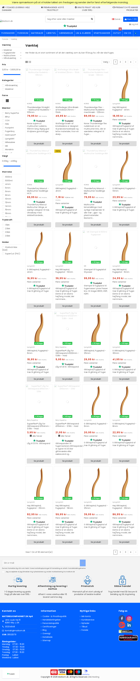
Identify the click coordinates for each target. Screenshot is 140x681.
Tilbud (84, 626)
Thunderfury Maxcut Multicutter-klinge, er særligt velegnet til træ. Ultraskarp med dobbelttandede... (38, 210)
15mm (8, 209)
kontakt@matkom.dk (15, 630)
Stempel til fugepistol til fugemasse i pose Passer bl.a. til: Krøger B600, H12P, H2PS (96, 289)
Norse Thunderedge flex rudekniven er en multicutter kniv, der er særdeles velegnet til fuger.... (95, 129)
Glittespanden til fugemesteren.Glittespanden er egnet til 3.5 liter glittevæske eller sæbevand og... (69, 448)
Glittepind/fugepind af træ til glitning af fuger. (67, 211)
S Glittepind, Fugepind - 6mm (96, 425)
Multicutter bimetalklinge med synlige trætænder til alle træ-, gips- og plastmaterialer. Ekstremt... (94, 211)
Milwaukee (10, 142)
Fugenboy (10, 131)
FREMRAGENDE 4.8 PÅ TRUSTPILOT (53, 9)
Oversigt (47, 633)
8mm (8, 195)
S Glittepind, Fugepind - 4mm (39, 270)
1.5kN (7, 224)
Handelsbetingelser (52, 620)
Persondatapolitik (51, 623)
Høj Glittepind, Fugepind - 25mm (36, 506)
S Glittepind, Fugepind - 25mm (96, 506)
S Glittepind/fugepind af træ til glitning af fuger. (124, 208)
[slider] (3, 74)
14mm (8, 206)
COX (7, 120)
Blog (44, 630)
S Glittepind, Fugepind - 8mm (124, 425)
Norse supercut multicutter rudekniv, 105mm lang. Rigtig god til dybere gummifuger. (38, 127)
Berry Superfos (61, 347)
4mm (8, 184)
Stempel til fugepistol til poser (95, 270)
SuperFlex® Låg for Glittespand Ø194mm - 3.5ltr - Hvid (38, 426)
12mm (8, 202)
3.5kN (7, 232)
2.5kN (7, 228)
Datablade (47, 637)
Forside (84, 630)
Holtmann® (10, 135)
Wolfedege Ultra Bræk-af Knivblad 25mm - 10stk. (67, 110)
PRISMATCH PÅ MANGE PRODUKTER (127, 9)
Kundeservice (87, 620)
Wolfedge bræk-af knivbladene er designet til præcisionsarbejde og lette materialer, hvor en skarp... (67, 129)
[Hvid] (28, 436)
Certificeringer (49, 626)
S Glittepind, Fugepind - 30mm (124, 351)
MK (85, 266)
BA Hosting (94, 677)
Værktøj (6, 45)
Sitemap (47, 640)
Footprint (9, 127)
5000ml (8, 180)
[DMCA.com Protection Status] (126, 631)
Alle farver (37, 436)
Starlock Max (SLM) (9, 248)
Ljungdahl (116, 103)
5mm (7, 187)
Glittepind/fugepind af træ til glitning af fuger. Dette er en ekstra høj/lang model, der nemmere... (124, 131)
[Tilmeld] (83, 563)
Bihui (7, 116)
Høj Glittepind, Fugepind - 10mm (64, 270)
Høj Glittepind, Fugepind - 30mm (122, 506)
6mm (8, 191)
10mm (8, 198)
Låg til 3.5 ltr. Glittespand (38, 443)
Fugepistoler (9, 53)
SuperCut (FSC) (12, 253)
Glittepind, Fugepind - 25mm (95, 351)
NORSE (29, 103)
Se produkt (39, 143)
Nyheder (85, 623)
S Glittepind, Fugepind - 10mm (124, 189)
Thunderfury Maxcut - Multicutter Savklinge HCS (38, 191)
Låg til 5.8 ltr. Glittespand (67, 366)
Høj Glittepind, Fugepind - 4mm (121, 108)
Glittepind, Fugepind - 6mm (38, 351)
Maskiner (8, 50)
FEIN (7, 124)
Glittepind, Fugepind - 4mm (67, 189)
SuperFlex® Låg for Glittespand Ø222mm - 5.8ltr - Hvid (67, 353)
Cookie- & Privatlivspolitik (54, 616)
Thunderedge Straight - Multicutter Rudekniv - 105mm (39, 110)
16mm (8, 213)
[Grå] (31, 436)
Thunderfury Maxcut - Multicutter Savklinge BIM (95, 191)
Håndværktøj (10, 58)
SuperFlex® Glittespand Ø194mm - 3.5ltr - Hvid (67, 425)
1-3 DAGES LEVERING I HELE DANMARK (16, 9)
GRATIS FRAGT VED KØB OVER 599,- (88, 9)
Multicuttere (9, 55)
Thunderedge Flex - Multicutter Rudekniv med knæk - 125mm (94, 110)
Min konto (86, 616)
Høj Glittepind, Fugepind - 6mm (121, 270)
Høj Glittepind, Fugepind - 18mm (64, 506)
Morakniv (9, 149)
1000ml (8, 177)
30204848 (10, 626)
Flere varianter (119, 119)
